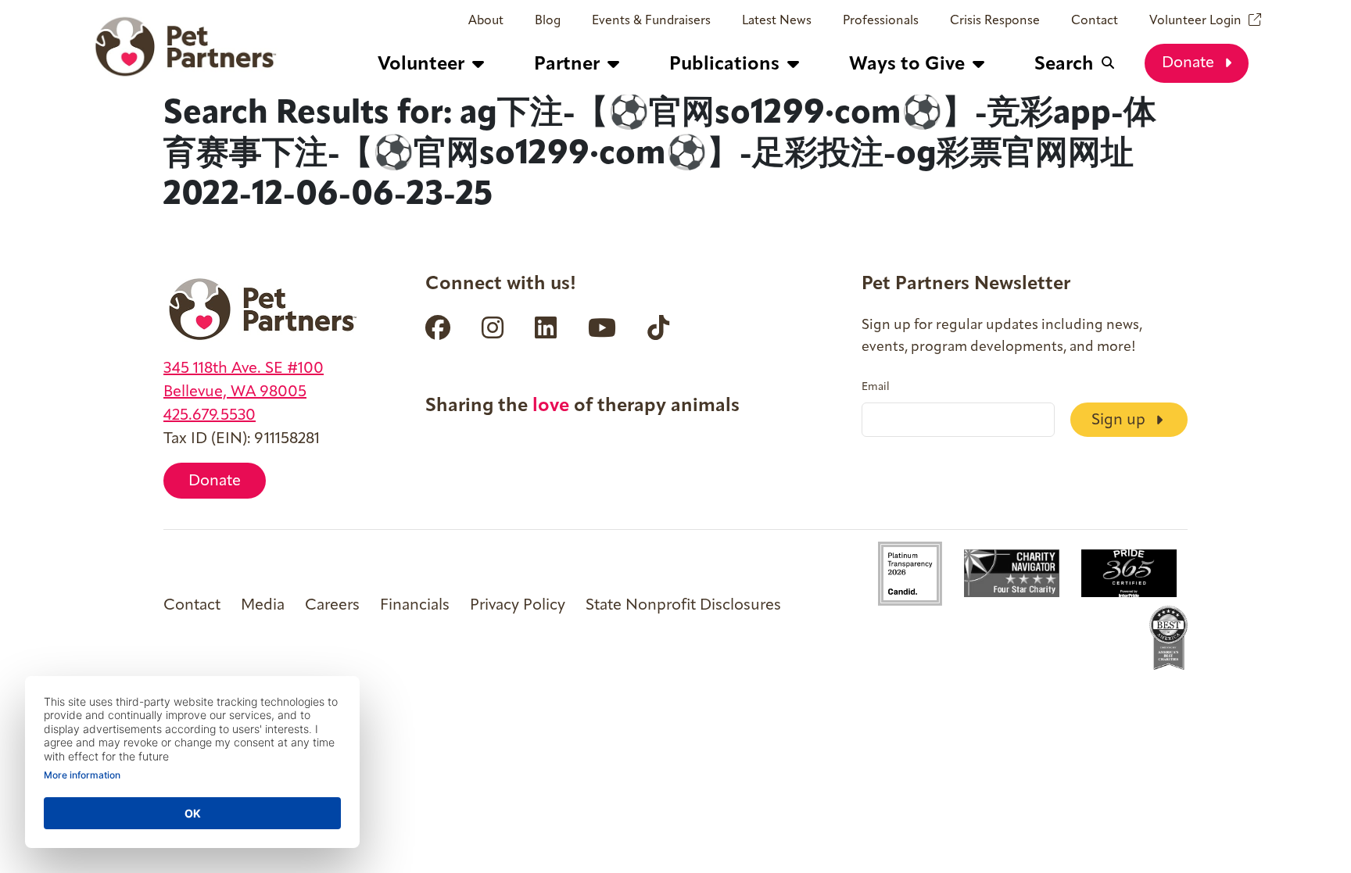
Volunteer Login (1195, 21)
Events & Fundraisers (651, 21)
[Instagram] (492, 327)
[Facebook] (437, 327)
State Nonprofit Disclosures (683, 606)
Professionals (881, 21)
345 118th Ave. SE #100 (243, 369)
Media (263, 606)
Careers (332, 606)
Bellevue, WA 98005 (234, 392)
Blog (548, 21)
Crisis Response (995, 21)
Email (876, 387)
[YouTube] (602, 327)
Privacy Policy (517, 606)
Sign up (1120, 420)
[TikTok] (658, 327)
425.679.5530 (209, 416)
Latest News (777, 21)
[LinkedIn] (546, 327)
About (485, 21)
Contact (1094, 21)
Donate (1190, 63)
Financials (415, 606)
